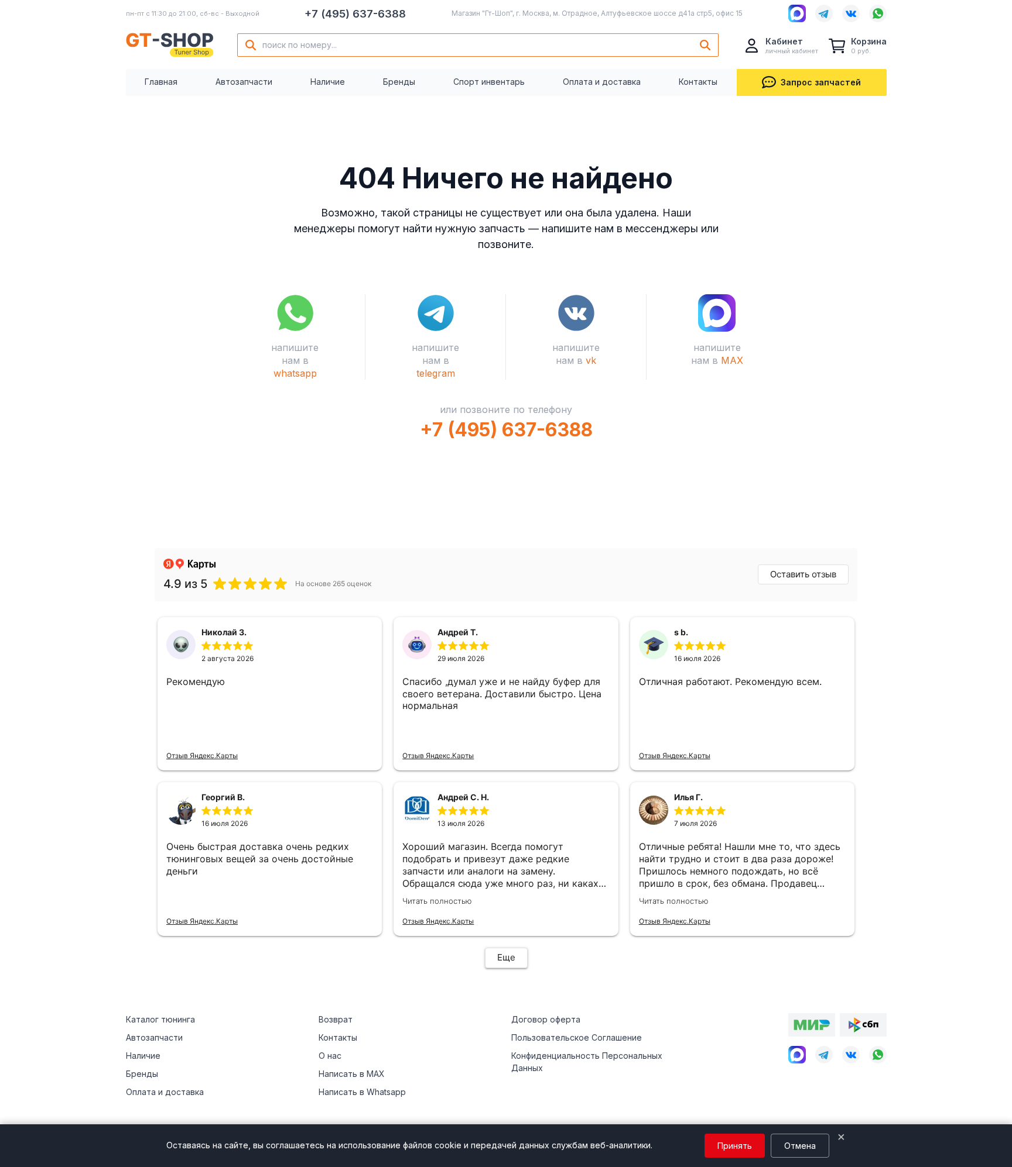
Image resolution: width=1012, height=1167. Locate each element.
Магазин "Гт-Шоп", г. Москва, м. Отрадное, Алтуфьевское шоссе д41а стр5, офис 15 (597, 13)
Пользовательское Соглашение (576, 1037)
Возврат (336, 1019)
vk (591, 360)
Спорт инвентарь (489, 82)
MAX (732, 360)
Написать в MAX (352, 1074)
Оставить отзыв (803, 574)
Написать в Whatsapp (362, 1092)
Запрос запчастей (821, 82)
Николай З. (224, 632)
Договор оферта (545, 1019)
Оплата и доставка (602, 82)
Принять (734, 1146)
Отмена (800, 1146)
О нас (330, 1056)
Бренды (399, 82)
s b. (681, 632)
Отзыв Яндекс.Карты (202, 755)
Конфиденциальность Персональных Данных (586, 1062)
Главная (161, 82)
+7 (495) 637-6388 (355, 14)
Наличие (327, 82)
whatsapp (295, 373)
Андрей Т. (457, 632)
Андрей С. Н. (463, 797)
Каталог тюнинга (160, 1019)
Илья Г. (688, 797)
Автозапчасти (244, 82)
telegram (435, 373)
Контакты (698, 82)
